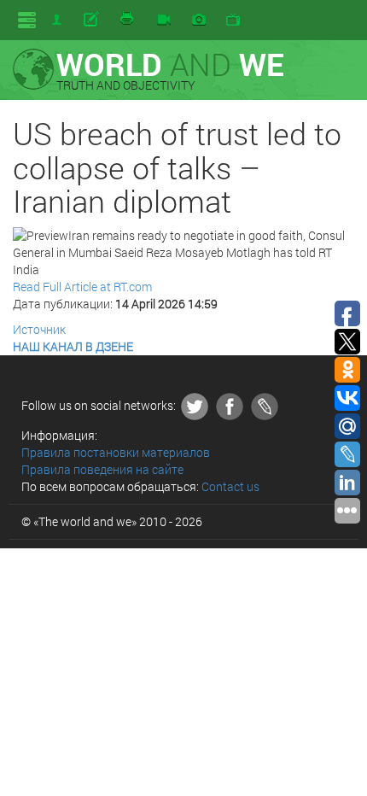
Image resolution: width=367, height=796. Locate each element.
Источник (39, 329)
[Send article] (92, 19)
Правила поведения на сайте (102, 469)
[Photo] (199, 20)
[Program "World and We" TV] (233, 20)
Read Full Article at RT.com (82, 286)
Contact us (230, 486)
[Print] (128, 19)
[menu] (27, 20)
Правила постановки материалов (115, 452)
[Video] (164, 20)
